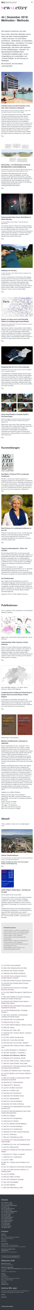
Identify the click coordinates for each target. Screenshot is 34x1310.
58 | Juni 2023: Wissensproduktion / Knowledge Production (14, 1011)
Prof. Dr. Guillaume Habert (7, 1212)
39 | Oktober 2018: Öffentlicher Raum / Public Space (15, 1070)
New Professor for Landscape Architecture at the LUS (16, 529)
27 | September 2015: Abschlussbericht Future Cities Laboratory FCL (15, 1107)
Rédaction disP (5, 1284)
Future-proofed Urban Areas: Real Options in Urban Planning (16, 218)
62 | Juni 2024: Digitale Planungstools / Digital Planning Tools (16, 993)
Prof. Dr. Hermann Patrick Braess (9, 1205)
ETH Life (25, 594)
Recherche (4, 1297)
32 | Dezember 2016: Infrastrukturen (11, 1093)
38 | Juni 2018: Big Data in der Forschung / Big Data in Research (16, 1074)
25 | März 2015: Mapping (8, 1115)
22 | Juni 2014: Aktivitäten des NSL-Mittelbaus (14, 1123)
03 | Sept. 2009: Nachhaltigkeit (9, 1182)
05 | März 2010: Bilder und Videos (10, 1176)
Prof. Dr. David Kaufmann (7, 1217)
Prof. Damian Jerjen (6, 1215)
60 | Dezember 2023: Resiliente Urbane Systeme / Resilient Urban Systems (15, 1002)
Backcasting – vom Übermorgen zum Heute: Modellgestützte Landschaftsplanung (16, 166)
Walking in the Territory (9, 270)
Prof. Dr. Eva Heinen (6, 1214)
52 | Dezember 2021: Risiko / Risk (10, 1030)
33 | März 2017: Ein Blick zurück (10, 1090)
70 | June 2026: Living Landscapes (11, 965)
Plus (2, 136)
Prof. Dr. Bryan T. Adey (6, 1202)
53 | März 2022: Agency (7, 1027)
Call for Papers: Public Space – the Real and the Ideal (15, 891)
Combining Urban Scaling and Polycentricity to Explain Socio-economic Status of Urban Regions (16, 694)
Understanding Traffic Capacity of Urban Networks (14, 643)
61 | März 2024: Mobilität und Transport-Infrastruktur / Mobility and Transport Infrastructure (16, 997)
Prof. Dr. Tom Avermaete (7, 1204)
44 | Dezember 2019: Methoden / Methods (13, 1055)
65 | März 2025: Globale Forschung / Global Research (16, 980)
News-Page (25, 824)
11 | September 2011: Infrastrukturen (11, 1157)
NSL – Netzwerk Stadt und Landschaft (9, 2)
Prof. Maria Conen (5, 1207)
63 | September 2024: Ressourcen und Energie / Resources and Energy (14, 988)
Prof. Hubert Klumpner (6, 1218)
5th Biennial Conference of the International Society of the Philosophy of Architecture (16, 909)
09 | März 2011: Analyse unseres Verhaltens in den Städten (15, 1163)
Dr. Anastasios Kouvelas (7, 1220)
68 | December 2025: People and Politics (12, 970)
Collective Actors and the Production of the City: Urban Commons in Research (15, 107)
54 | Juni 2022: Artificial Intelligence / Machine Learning (16, 1025)
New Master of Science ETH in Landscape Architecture (15, 475)
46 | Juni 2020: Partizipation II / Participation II (14, 1050)
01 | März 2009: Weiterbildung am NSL (12, 1187)
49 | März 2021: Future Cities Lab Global (12, 1040)
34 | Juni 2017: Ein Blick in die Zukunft (11, 1087)
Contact (3, 1294)
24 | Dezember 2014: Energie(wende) (11, 1118)
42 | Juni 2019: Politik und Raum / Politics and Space (15, 1060)
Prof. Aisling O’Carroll (6, 1221)
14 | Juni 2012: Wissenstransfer (10, 1147)
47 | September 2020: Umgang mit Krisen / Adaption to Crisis (16, 1046)
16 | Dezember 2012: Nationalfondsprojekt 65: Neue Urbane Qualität (15, 1140)
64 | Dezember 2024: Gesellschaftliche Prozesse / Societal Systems (15, 984)
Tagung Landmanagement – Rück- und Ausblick (14, 549)
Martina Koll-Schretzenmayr (14, 1268)
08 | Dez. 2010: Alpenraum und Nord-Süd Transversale (16, 1167)
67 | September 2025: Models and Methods (13, 973)
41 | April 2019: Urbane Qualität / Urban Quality (14, 1063)
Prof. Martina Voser (5, 1227)
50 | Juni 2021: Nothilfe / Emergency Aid (12, 1037)
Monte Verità (14, 912)
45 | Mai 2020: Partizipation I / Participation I (13, 1052)
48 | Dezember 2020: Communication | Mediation (14, 1042)
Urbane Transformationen (9, 855)
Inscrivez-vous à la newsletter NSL (10, 1256)
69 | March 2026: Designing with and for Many (14, 968)
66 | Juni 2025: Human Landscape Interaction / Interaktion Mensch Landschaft (14, 977)
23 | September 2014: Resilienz (10, 1121)
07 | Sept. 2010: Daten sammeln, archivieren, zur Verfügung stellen (14, 1170)
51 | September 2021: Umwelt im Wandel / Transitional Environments (16, 1033)
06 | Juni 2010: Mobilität (7, 1174)
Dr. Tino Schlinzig (5, 1224)
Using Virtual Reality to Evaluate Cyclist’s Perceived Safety (15, 415)
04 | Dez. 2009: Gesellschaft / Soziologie (12, 1179)
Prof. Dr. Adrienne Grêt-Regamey (9, 1211)
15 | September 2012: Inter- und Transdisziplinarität (15, 1144)
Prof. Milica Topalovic (6, 1226)
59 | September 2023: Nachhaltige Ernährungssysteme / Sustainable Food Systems (16, 1006)
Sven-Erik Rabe (27, 572)
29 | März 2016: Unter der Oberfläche (11, 1101)
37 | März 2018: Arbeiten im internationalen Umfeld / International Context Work (15, 1078)
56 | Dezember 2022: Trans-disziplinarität (12, 1019)
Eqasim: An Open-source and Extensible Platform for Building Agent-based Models (15, 320)
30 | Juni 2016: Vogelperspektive (10, 1098)
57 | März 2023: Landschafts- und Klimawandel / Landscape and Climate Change (14, 1015)
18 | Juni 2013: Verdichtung (8, 1134)
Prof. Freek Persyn (5, 1223)
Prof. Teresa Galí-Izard (6, 1210)
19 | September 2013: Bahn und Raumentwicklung (15, 1131)
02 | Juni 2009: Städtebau (8, 1185)
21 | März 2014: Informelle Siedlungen (11, 1126)
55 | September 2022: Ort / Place (10, 1022)
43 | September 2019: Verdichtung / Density (13, 1058)
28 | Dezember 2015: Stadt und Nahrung (12, 1104)
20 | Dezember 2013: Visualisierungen (11, 1129)
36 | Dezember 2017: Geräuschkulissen (12, 1082)
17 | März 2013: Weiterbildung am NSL (12, 1137)
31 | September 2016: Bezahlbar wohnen (12, 1096)
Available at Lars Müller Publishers (10, 792)
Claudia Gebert (5, 1250)
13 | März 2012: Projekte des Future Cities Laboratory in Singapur (16, 1150)
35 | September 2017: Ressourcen (10, 1085)
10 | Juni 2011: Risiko (7, 1159)
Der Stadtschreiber (7, 578)
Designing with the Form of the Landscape (15, 367)
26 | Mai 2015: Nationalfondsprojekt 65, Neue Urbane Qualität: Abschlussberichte (16, 1112)
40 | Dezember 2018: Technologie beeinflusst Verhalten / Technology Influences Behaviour (17, 1067)
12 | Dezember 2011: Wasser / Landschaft (13, 1154)
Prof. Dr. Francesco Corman (7, 1208)
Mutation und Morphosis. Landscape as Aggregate (14, 742)
